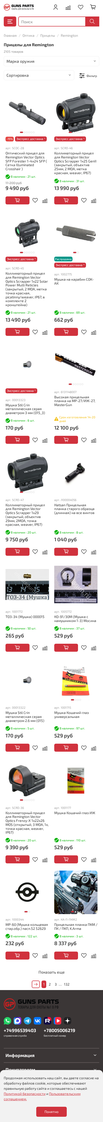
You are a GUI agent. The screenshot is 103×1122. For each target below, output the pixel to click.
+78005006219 (59, 1030)
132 (67, 984)
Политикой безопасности (25, 1094)
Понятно (51, 1112)
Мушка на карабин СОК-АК (74, 281)
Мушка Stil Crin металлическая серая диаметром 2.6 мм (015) (25, 716)
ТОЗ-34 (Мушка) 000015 (25, 616)
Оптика (28, 35)
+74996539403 (20, 1030)
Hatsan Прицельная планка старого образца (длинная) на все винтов (74, 509)
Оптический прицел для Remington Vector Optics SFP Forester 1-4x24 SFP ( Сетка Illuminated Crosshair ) (26, 161)
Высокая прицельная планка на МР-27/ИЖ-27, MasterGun (74, 401)
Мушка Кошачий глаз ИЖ (74, 813)
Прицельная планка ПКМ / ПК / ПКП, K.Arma (76, 926)
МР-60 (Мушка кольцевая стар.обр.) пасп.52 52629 (27, 926)
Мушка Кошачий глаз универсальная (71, 714)
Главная (10, 35)
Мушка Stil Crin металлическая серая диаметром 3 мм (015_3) (25, 409)
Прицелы (47, 35)
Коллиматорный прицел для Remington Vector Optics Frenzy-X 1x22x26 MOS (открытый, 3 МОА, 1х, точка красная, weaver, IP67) (27, 823)
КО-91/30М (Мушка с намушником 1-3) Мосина (75, 618)
